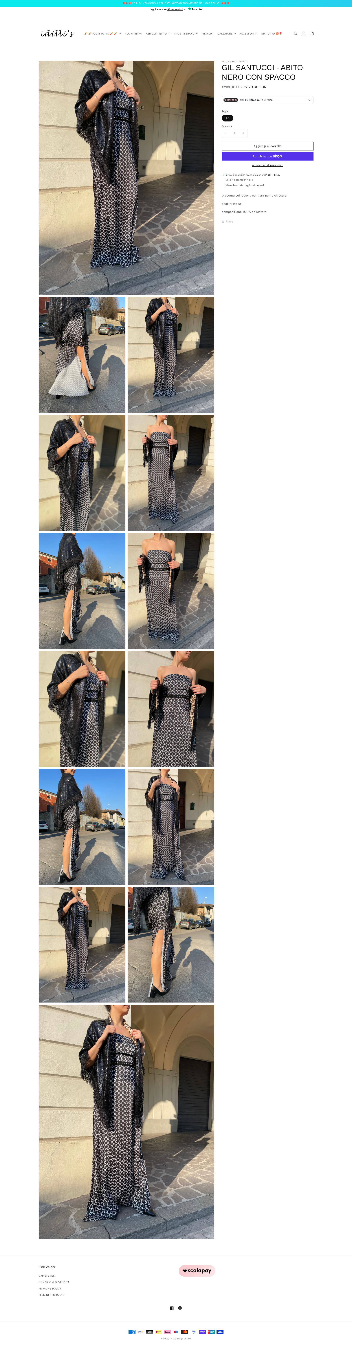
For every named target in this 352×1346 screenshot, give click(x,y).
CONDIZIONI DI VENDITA (53, 1282)
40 (228, 118)
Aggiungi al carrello (268, 146)
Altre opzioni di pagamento (267, 165)
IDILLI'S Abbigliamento (180, 1339)
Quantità (227, 126)
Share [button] (229, 221)
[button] (296, 34)
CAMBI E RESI (46, 1275)
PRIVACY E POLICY (50, 1288)
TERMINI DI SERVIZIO (51, 1295)
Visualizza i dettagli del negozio (245, 185)
